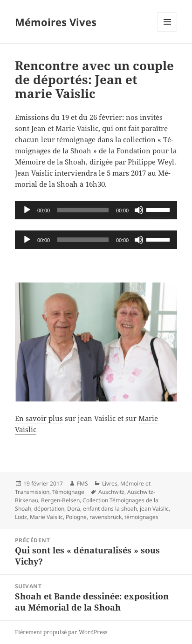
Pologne (76, 517)
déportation (49, 509)
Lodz (21, 517)
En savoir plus (39, 418)
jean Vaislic (154, 509)
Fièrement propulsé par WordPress (61, 632)
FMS (82, 483)
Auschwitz (111, 492)
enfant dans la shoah (110, 509)
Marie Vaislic (46, 517)
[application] (96, 210)
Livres (109, 483)
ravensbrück (105, 517)
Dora (73, 509)
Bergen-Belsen (60, 500)
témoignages (141, 517)
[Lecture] (27, 210)
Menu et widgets (167, 31)
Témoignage (68, 492)
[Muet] (139, 210)
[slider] (159, 209)
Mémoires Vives (55, 22)
